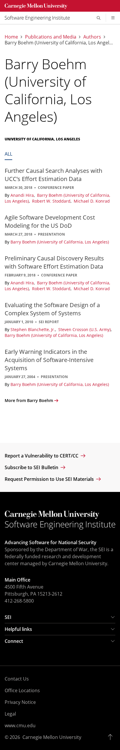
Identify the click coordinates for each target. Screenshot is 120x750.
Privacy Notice (20, 702)
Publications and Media (50, 37)
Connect (14, 641)
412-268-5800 (19, 601)
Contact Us (17, 679)
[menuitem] (40, 17)
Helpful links (18, 629)
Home (11, 37)
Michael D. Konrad (92, 201)
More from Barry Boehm (29, 400)
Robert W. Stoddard (52, 201)
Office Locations (22, 690)
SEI (8, 617)
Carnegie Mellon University (51, 737)
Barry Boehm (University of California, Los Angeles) (59, 242)
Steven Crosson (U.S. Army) (85, 329)
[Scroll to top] (111, 737)
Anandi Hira (22, 195)
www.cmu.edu (20, 725)
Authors (92, 37)
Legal (10, 714)
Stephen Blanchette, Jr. (33, 329)
